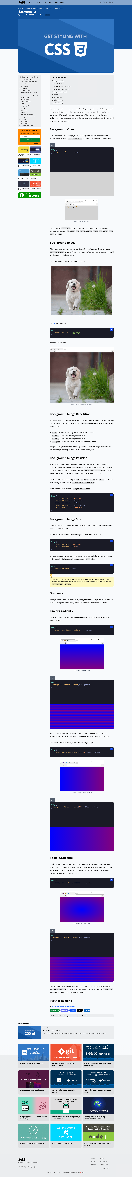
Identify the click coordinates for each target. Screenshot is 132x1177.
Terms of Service (105, 1168)
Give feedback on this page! (70, 1016)
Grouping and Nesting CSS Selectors (30, 96)
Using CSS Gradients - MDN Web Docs (65, 1006)
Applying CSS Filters (26, 90)
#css (47, 15)
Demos (55, 2)
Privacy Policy (104, 1165)
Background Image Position (61, 89)
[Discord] (100, 2)
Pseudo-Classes (25, 97)
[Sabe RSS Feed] (113, 2)
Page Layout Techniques (27, 114)
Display (23, 103)
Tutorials (37, 2)
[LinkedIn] (110, 2)
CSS (52, 145)
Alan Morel (40, 15)
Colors (22, 85)
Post (80, 1010)
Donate (62, 2)
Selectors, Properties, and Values (29, 83)
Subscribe (30, 140)
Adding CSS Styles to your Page (29, 81)
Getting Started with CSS (42, 8)
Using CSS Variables (26, 101)
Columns (23, 112)
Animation (23, 119)
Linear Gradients (58, 97)
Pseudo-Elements (25, 99)
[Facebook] (104, 2)
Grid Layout (24, 107)
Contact (93, 1165)
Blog (44, 2)
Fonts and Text (24, 86)
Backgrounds (58, 8)
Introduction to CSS (26, 79)
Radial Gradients (58, 100)
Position (23, 108)
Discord (65, 1010)
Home (20, 8)
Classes (29, 2)
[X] (107, 2)
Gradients (56, 94)
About (93, 1161)
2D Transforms (24, 121)
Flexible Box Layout (25, 105)
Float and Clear (24, 110)
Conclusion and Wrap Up (27, 125)
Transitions (24, 118)
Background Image (58, 83)
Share (73, 1010)
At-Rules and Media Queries (28, 116)
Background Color (58, 81)
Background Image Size (60, 92)
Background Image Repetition (62, 86)
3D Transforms (24, 123)
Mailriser (36, 143)
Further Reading (58, 103)
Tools (49, 2)
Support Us (55, 1010)
